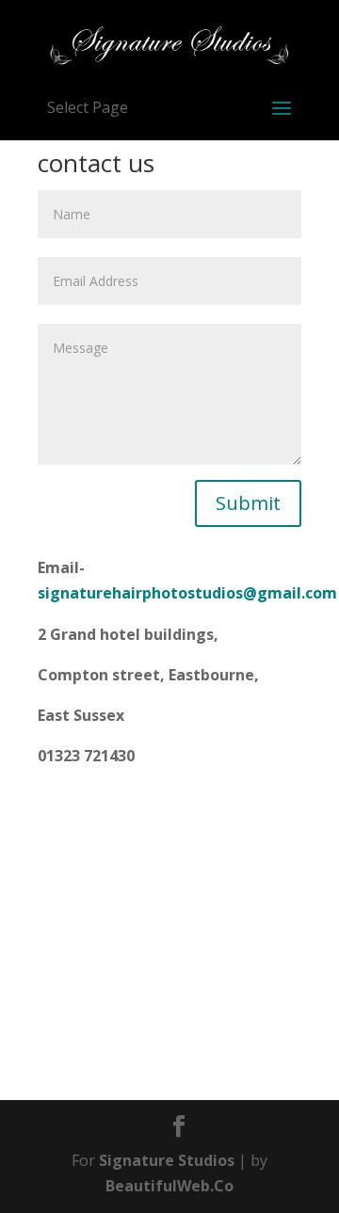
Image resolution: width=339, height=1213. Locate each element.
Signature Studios (166, 1160)
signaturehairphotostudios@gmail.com (187, 593)
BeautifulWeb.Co (169, 1185)
